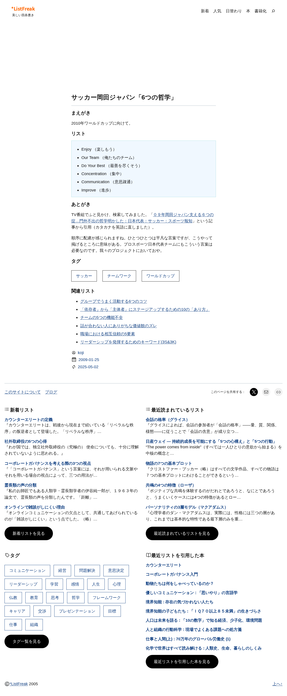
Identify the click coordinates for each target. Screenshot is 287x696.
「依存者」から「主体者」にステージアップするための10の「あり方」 (145, 309)
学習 (54, 584)
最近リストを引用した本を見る (182, 661)
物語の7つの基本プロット (169, 463)
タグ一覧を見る (27, 641)
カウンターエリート (164, 565)
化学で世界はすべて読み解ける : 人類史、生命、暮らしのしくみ (204, 648)
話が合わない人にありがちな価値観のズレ (118, 325)
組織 (34, 624)
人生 (96, 584)
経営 (62, 570)
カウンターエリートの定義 (28, 419)
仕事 (13, 624)
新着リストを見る (29, 533)
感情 (75, 584)
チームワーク (119, 275)
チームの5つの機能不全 (101, 317)
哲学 (76, 597)
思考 (55, 597)
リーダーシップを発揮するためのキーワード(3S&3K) (128, 341)
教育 (34, 597)
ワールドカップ (160, 275)
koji (81, 352)
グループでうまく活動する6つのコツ (113, 301)
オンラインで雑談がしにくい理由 (34, 507)
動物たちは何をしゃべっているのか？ (180, 583)
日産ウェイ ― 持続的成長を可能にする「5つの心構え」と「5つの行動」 (211, 441)
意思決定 (116, 570)
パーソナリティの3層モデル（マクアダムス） (187, 507)
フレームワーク (107, 597)
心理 (117, 584)
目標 (112, 611)
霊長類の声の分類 (20, 485)
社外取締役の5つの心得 (25, 441)
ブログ (51, 392)
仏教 (13, 597)
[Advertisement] (143, 57)
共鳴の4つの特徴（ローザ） (171, 485)
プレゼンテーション (77, 611)
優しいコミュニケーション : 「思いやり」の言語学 (192, 592)
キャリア (17, 611)
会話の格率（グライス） (168, 419)
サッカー (84, 275)
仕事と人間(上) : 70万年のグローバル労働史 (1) (188, 639)
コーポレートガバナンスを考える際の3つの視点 (47, 463)
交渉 (42, 611)
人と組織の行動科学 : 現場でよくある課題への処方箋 (193, 629)
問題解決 (87, 570)
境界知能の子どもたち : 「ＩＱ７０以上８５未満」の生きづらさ (203, 611)
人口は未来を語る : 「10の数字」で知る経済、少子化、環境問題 (204, 620)
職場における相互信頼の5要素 (107, 333)
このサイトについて (22, 392)
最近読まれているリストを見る (182, 533)
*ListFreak (23, 8)
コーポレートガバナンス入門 (172, 574)
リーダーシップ (23, 584)
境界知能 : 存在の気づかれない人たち (179, 601)
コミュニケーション (27, 570)
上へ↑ (277, 683)
